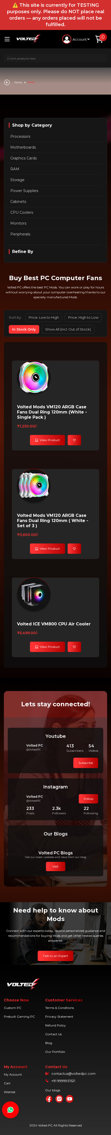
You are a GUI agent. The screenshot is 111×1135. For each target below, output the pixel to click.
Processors (20, 136)
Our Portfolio (55, 1052)
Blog (48, 1043)
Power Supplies (24, 190)
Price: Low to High (44, 317)
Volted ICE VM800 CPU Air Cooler (54, 624)
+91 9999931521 (63, 1081)
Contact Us (53, 1034)
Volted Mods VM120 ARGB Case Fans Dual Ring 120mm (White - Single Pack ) (52, 412)
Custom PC (12, 1008)
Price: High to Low (83, 317)
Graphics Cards (23, 158)
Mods (31, 82)
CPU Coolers (21, 212)
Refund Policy (55, 1025)
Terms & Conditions (59, 1008)
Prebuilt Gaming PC (19, 1016)
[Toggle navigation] (9, 39)
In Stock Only (24, 329)
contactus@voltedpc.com (73, 1073)
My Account (13, 1074)
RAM (14, 169)
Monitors (18, 223)
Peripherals (20, 234)
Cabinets (18, 201)
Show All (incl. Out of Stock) (68, 329)
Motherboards (23, 147)
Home (18, 82)
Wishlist (9, 1092)
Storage (17, 180)
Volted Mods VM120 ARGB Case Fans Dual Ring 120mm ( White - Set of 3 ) (52, 520)
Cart (7, 1083)
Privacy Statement (59, 1016)
